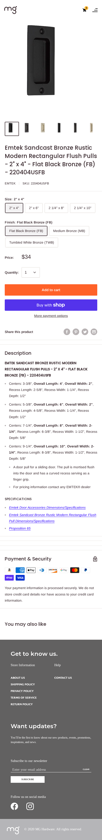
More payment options (51, 316)
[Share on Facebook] (67, 331)
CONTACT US (63, 677)
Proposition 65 (20, 528)
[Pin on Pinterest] (76, 331)
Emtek (10, 183)
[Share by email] (94, 331)
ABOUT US (18, 677)
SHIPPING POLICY (23, 684)
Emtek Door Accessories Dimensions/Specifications (47, 507)
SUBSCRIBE (27, 779)
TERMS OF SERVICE (24, 697)
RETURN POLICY (22, 704)
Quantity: (12, 272)
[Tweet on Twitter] (85, 331)
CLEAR (86, 769)
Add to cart (51, 290)
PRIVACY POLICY (22, 691)
